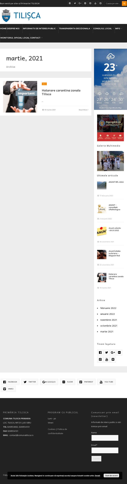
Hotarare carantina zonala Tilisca (61, 92)
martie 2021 (107, 331)
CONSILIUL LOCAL (102, 28)
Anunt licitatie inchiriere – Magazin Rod (114, 253)
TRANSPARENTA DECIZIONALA (74, 28)
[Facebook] (70, 3)
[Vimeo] (100, 3)
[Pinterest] (90, 3)
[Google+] (80, 3)
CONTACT (35, 38)
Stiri (44, 84)
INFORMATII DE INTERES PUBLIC (39, 28)
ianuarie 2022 (107, 313)
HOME (3, 28)
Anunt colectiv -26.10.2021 (115, 229)
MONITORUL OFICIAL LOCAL (15, 38)
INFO (117, 28)
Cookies (51, 429)
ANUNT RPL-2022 (116, 181)
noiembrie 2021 (108, 319)
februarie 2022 (108, 308)
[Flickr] (85, 3)
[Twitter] (75, 3)
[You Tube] (95, 3)
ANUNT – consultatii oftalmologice (114, 207)
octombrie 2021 (109, 325)
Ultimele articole (107, 175)
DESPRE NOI (13, 28)
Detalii (97, 475)
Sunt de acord (111, 475)
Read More (83, 110)
